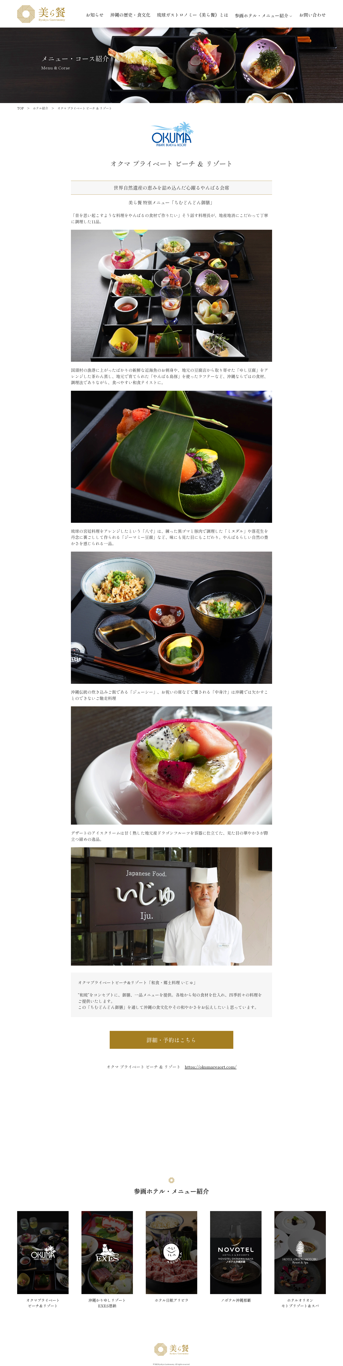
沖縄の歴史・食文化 (130, 14)
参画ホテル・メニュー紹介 (261, 15)
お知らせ (95, 14)
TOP (20, 108)
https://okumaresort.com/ (211, 1067)
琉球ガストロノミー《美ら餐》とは (192, 14)
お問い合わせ (312, 14)
